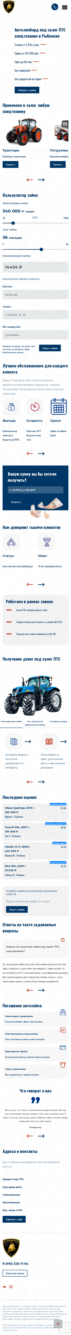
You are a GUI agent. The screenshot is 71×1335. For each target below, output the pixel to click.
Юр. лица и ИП (12, 1210)
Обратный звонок (15, 1273)
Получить (16, 502)
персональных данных (13, 352)
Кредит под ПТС (13, 1179)
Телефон (7, 306)
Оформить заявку (27, 90)
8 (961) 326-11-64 (15, 1264)
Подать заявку (50, 348)
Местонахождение (11, 326)
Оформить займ (14, 1219)
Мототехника (11, 1202)
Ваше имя (7, 286)
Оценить (10, 164)
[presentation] (30, 180)
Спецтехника (11, 1194)
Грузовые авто (12, 1187)
